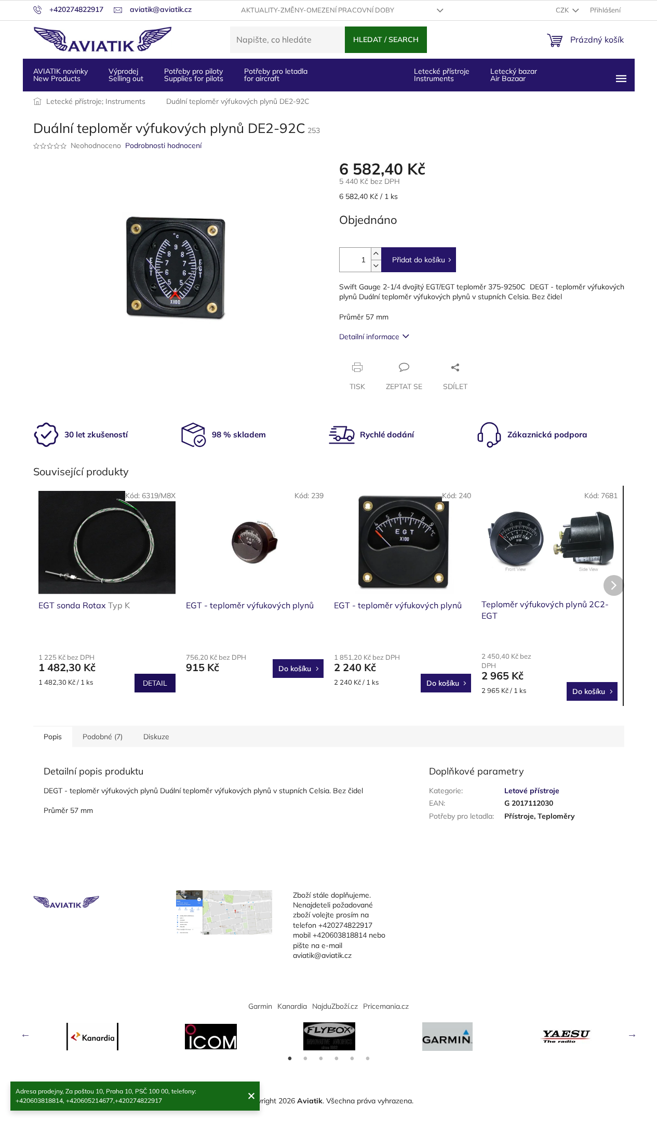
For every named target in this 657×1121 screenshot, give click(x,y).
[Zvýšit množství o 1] (376, 254)
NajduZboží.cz (335, 1006)
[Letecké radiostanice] (211, 1036)
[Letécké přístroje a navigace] (448, 1036)
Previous (25, 1034)
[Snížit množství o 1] (376, 266)
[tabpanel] (92, 1036)
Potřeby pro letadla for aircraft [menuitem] (275, 74)
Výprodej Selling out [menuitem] (126, 74)
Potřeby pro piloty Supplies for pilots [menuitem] (193, 74)
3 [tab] (321, 1058)
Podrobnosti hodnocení (163, 145)
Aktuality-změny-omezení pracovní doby (317, 10)
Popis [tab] (53, 736)
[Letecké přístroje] (329, 1036)
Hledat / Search (386, 39)
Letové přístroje (531, 790)
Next (632, 1034)
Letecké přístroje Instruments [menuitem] (442, 74)
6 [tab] (368, 1058)
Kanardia (292, 1006)
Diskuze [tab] (156, 736)
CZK (563, 10)
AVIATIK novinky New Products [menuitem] (60, 74)
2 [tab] (305, 1058)
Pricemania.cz (386, 1006)
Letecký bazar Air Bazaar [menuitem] (513, 74)
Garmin (260, 1006)
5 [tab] (352, 1058)
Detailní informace (369, 336)
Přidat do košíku (418, 259)
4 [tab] (336, 1058)
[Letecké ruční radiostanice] (566, 1036)
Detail (155, 683)
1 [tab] (290, 1058)
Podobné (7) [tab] (103, 736)
